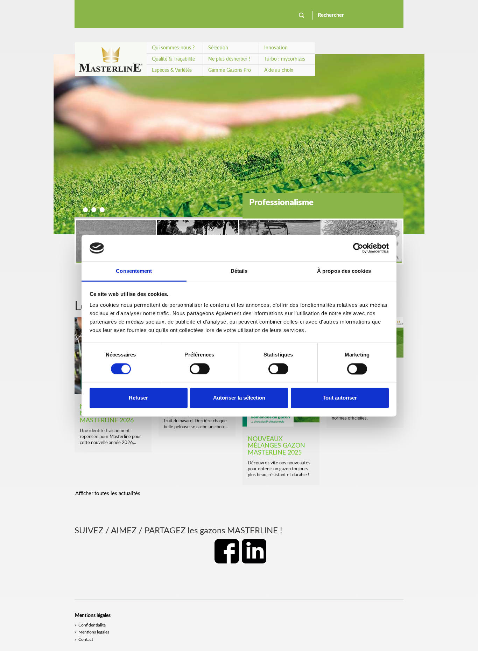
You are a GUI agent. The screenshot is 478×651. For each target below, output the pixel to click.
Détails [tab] (239, 271)
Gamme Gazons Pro (229, 70)
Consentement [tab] (134, 271)
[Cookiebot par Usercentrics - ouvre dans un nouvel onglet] (358, 248)
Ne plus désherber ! (229, 59)
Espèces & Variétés (172, 70)
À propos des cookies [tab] (344, 271)
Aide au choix (278, 70)
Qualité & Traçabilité (173, 59)
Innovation (276, 48)
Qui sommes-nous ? (173, 48)
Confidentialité (90, 625)
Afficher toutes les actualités (107, 493)
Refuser (138, 398)
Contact (84, 639)
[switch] (200, 368)
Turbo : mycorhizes (284, 59)
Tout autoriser (340, 398)
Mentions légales (92, 632)
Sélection (218, 48)
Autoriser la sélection (239, 398)
